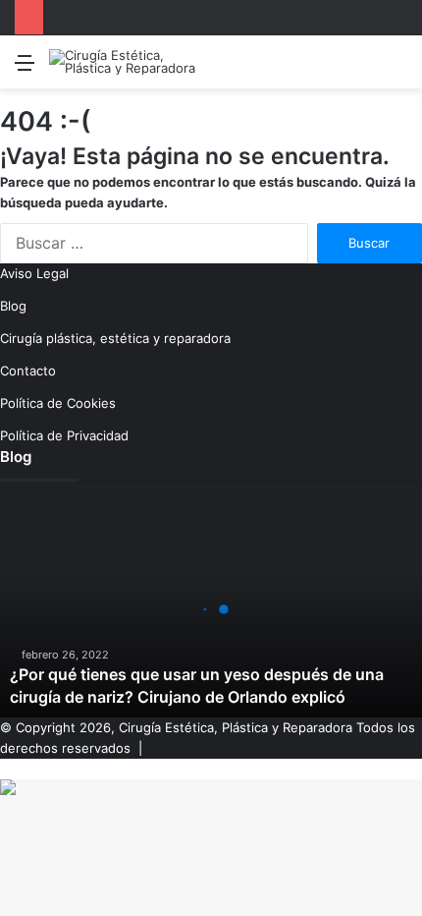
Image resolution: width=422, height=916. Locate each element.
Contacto (28, 370)
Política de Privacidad (64, 435)
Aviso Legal (34, 273)
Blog (13, 306)
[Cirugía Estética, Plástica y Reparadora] (127, 62)
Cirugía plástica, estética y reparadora (115, 338)
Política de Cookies (58, 403)
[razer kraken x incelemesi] (211, 787)
